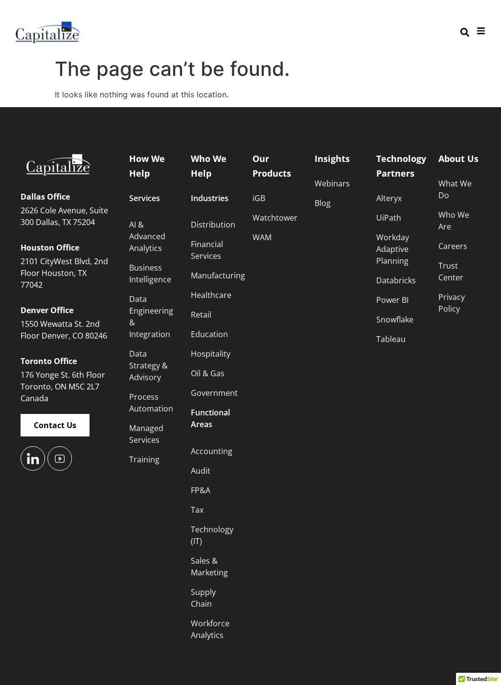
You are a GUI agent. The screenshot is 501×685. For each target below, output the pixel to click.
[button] (464, 32)
